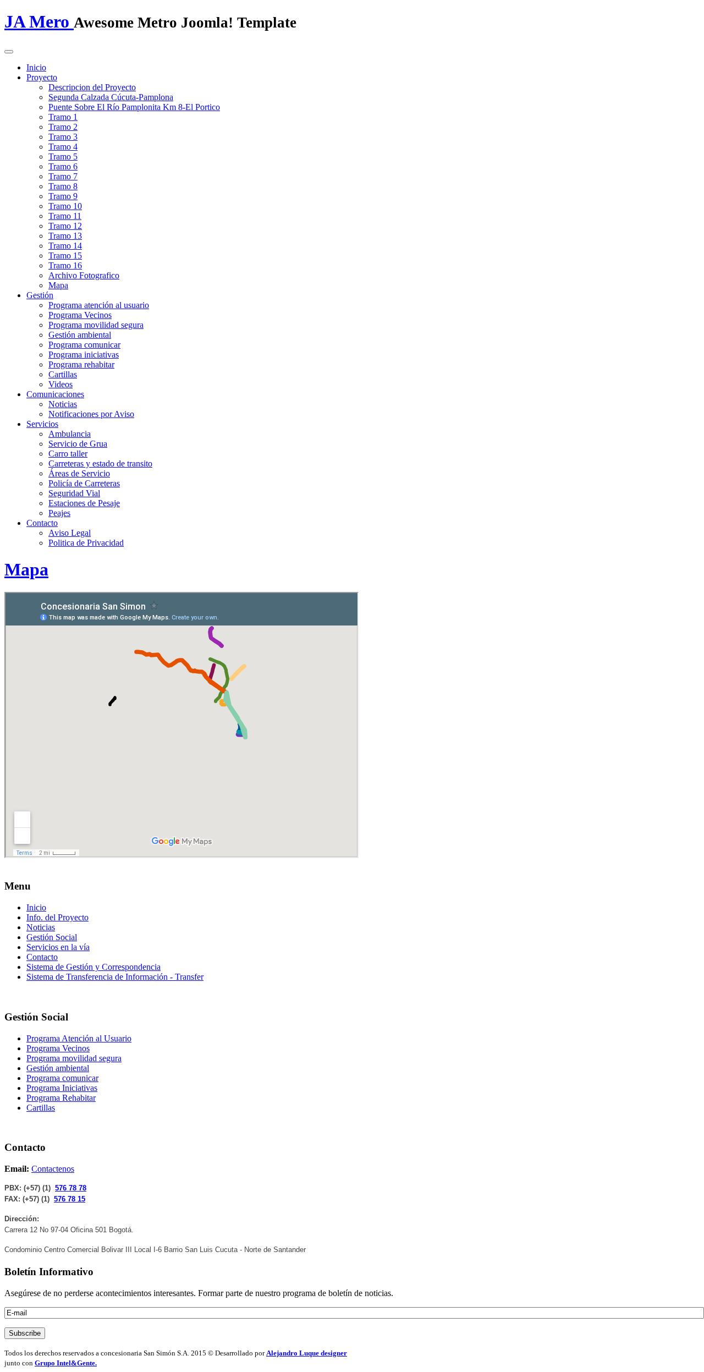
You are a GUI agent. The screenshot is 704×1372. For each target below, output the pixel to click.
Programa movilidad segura (96, 325)
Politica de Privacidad (86, 542)
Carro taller (67, 453)
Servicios (42, 424)
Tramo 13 (65, 235)
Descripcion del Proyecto (92, 87)
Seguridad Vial (74, 493)
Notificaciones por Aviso (91, 414)
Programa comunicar (84, 344)
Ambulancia (69, 433)
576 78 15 (69, 1199)
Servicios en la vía (58, 947)
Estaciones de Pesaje (84, 503)
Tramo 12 (65, 226)
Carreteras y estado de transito (100, 463)
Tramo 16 (65, 265)
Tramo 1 (63, 117)
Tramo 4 (63, 146)
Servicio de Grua (77, 443)
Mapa (58, 285)
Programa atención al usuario (98, 305)
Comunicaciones (55, 394)
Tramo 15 (65, 255)
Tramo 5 (63, 156)
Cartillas (62, 374)
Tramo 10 (65, 206)
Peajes (59, 513)
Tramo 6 (63, 166)
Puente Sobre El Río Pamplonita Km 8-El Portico (134, 107)
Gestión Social (51, 937)
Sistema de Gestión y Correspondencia (93, 967)
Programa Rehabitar (61, 1097)
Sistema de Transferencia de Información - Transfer (115, 976)
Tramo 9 (63, 196)
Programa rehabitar (81, 364)
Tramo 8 (63, 186)
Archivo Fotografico (83, 275)
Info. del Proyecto (57, 917)
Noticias (62, 404)
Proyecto (41, 77)
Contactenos (52, 1168)
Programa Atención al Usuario (78, 1038)
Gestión (39, 295)
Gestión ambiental (79, 334)
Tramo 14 (65, 245)
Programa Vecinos (80, 315)
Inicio (36, 67)
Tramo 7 (63, 176)
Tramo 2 (63, 126)
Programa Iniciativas (61, 1088)
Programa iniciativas (83, 354)
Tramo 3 (63, 136)
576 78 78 (70, 1188)
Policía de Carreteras (84, 483)
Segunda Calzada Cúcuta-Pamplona (110, 97)
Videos (60, 384)
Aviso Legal (69, 532)
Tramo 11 (64, 216)
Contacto (42, 523)
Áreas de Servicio (79, 473)
